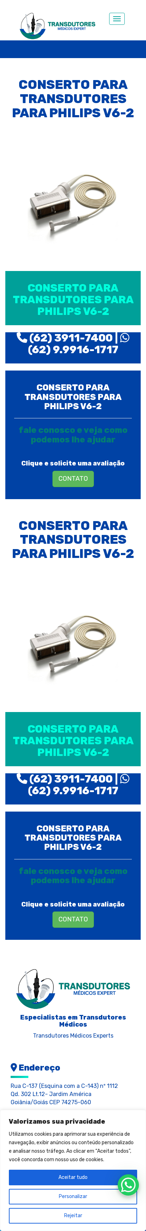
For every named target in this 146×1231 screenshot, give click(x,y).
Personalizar (73, 1196)
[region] (73, 1170)
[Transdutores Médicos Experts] (73, 988)
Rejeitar (73, 1216)
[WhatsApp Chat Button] (128, 1185)
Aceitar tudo (73, 1177)
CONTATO (73, 478)
